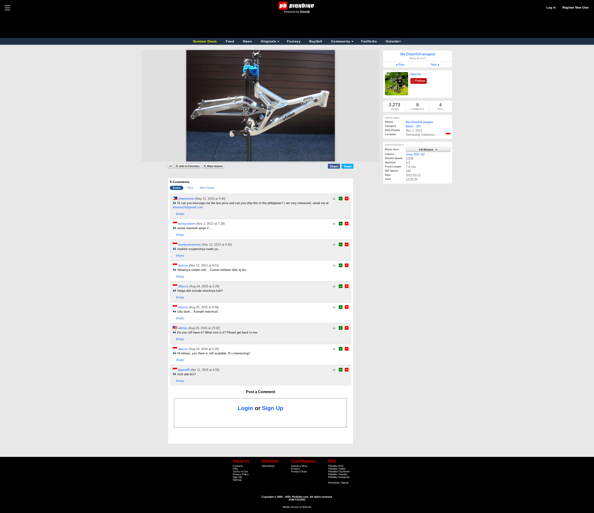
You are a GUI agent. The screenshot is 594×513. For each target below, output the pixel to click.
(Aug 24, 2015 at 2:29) (204, 286)
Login (245, 408)
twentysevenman (189, 244)
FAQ (235, 468)
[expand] (170, 166)
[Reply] (180, 213)
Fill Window (426, 149)
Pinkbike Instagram (339, 477)
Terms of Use (240, 471)
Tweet (347, 166)
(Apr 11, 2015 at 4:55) (205, 370)
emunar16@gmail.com (188, 207)
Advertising (268, 466)
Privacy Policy (241, 474)
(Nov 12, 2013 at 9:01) (204, 265)
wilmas (182, 328)
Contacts (238, 466)
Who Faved (207, 187)
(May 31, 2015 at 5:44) (210, 198)
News (247, 41)
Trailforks (369, 41)
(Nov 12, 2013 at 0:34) (217, 244)
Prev (401, 64)
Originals (268, 41)
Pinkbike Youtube (337, 474)
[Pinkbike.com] (297, 6)
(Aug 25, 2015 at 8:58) (204, 307)
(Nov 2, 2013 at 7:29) (210, 223)
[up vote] (340, 198)
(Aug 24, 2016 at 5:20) (204, 349)
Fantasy (294, 41)
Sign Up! (237, 477)
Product (295, 468)
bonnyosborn (186, 223)
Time (190, 187)
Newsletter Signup (338, 482)
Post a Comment (260, 392)
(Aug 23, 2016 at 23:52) (204, 328)
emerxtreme (186, 198)
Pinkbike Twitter (337, 468)
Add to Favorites (189, 166)
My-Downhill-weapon (419, 122)
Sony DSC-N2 (415, 154)
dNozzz (183, 286)
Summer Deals (205, 41)
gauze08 (184, 370)
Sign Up (272, 408)
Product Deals (299, 471)
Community (340, 41)
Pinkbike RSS (335, 466)
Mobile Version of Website (297, 507)
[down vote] (347, 198)
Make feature (215, 166)
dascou (415, 74)
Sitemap (237, 479)
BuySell (315, 41)
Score (177, 187)
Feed (230, 41)
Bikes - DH (413, 126)
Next (434, 64)
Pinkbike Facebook (339, 471)
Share (334, 166)
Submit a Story (299, 466)
